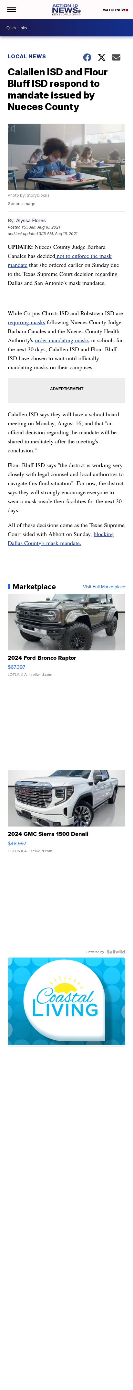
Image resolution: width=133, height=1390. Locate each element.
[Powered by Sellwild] (116, 952)
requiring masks (26, 322)
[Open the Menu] (11, 10)
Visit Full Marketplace (104, 586)
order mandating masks (62, 340)
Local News (27, 56)
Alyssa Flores (31, 220)
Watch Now (114, 10)
